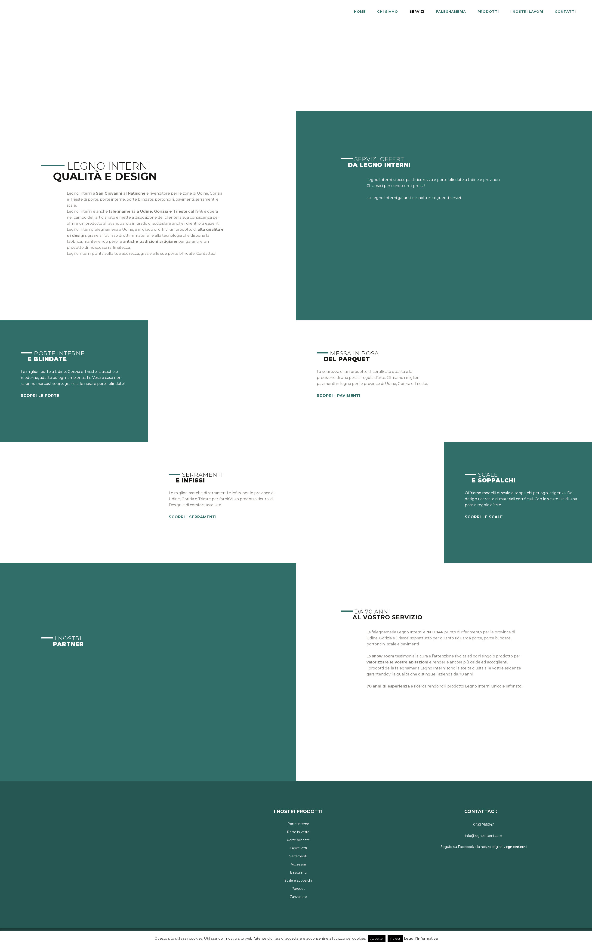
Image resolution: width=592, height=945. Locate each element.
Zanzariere (298, 897)
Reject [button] (395, 938)
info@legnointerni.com (483, 836)
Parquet (298, 889)
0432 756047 (483, 824)
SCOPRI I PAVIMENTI (339, 395)
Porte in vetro (298, 832)
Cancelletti (298, 848)
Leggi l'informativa (421, 938)
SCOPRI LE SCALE (484, 517)
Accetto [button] (376, 938)
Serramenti (298, 856)
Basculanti (298, 872)
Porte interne (298, 824)
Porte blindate (298, 840)
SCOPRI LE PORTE (40, 395)
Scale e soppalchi (298, 880)
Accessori (298, 864)
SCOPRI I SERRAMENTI (193, 517)
